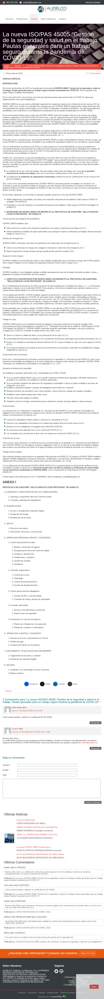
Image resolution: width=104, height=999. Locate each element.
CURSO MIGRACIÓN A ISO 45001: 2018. (33, 912)
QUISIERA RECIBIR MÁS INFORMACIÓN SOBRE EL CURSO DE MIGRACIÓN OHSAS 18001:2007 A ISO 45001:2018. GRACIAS (50, 922)
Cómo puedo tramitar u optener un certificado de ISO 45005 (29, 890)
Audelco (15, 729)
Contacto (62, 19)
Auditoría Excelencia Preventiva (19, 69)
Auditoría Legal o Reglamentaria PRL (20, 26)
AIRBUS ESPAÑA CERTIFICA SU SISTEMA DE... (38, 827)
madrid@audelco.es (32, 2)
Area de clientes (93, 2)
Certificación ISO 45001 (16, 30)
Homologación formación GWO (18, 56)
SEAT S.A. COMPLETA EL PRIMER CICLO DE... (37, 834)
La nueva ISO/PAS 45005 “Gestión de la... (34, 847)
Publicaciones (22, 19)
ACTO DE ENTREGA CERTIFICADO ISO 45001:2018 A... (41, 854)
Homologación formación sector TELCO (21, 48)
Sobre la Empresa (48, 19)
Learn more (90, 992)
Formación (11, 65)
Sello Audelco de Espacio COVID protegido (23, 73)
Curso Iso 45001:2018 (26, 820)
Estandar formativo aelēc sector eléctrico (22, 52)
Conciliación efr (13, 39)
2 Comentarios (95, 73)
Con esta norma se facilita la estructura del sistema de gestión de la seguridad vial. (39, 937)
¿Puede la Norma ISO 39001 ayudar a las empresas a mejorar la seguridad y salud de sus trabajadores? (59, 942)
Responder (95, 723)
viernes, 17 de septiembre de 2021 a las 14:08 (31, 732)
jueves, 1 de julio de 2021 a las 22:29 (27, 711)
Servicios (9, 19)
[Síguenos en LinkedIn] (61, 971)
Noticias (34, 19)
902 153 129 (12, 2)
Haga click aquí (88, 953)
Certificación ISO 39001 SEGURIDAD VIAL (23, 60)
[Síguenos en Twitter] (56, 971)
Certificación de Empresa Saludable (20, 43)
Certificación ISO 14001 (16, 35)
